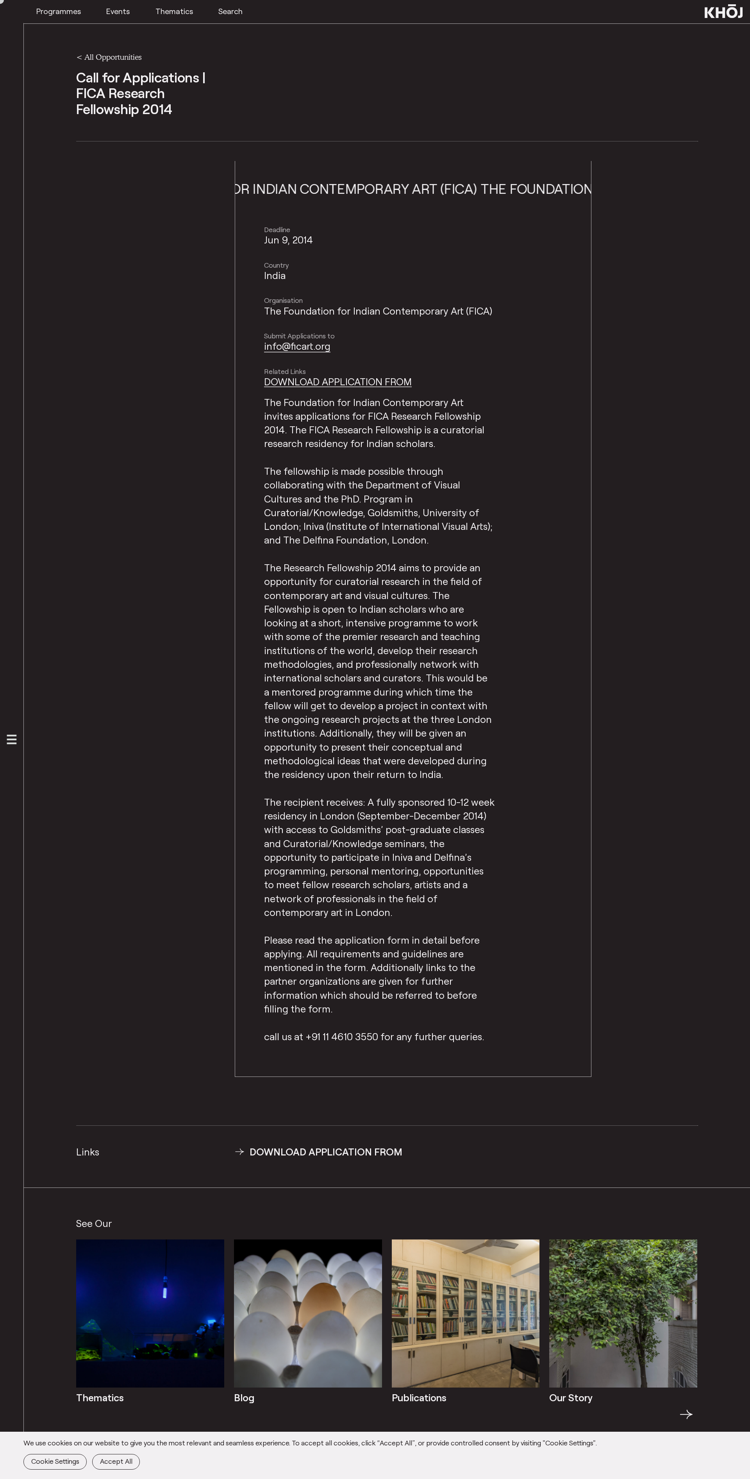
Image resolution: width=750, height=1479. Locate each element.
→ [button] (686, 1418)
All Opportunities (112, 57)
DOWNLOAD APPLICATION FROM (338, 381)
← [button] (83, 1418)
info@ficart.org (297, 346)
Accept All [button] (116, 1461)
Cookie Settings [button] (55, 1461)
